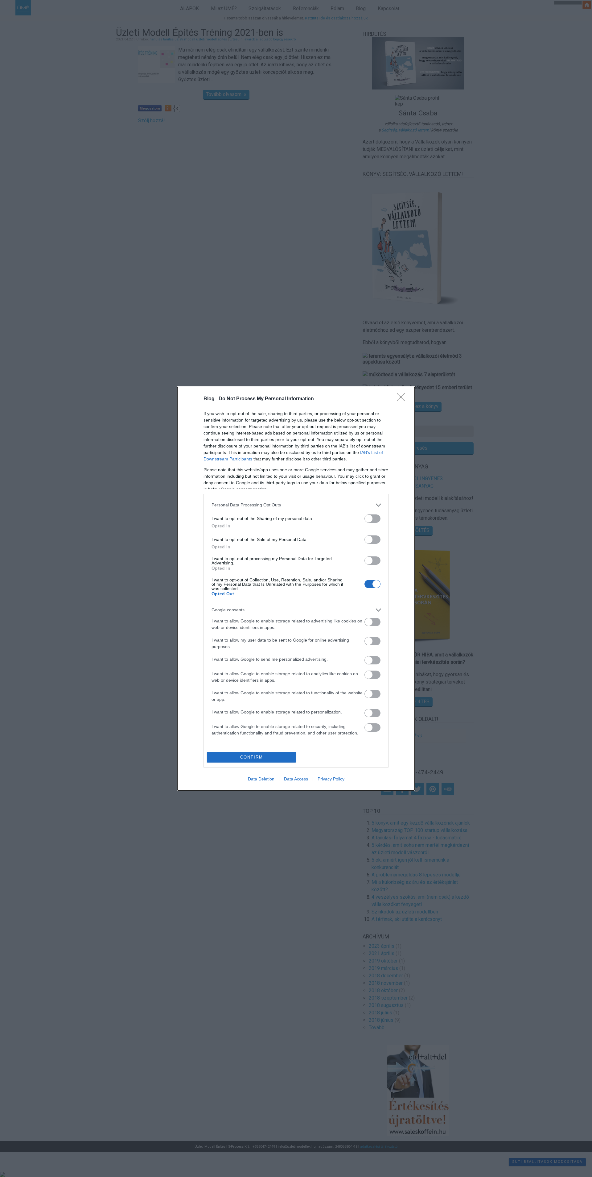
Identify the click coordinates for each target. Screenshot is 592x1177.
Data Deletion (261, 778)
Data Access (296, 778)
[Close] (403, 399)
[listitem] (296, 505)
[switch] (372, 518)
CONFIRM (251, 757)
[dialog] (296, 588)
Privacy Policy (331, 778)
